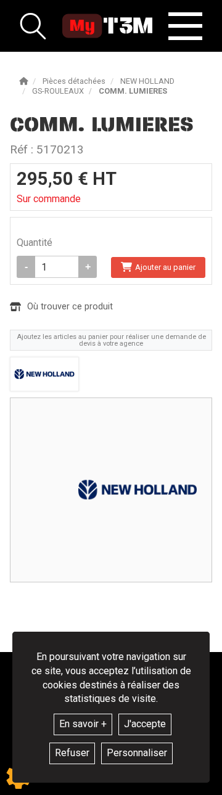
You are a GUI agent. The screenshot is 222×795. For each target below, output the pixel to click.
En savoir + (83, 724)
